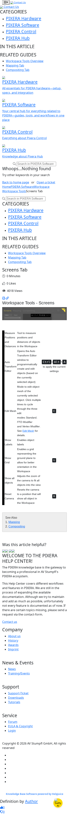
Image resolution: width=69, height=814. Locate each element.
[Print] (3, 298)
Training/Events (19, 673)
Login (12, 731)
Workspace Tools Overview (24, 61)
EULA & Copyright (20, 726)
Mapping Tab (15, 65)
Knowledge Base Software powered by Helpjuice (34, 794)
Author (31, 801)
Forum (12, 722)
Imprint (13, 649)
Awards (13, 645)
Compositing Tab (17, 70)
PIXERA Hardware (23, 18)
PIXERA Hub (18, 38)
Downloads (16, 698)
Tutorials (14, 702)
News (12, 669)
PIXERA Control (21, 31)
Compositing (16, 526)
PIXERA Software (22, 25)
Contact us (9, 622)
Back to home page (15, 182)
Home (6, 187)
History (13, 640)
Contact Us (19, 2)
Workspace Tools (14, 191)
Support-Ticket (18, 693)
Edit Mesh (28, 430)
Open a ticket (46, 182)
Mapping (14, 522)
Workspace (41, 187)
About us (14, 636)
